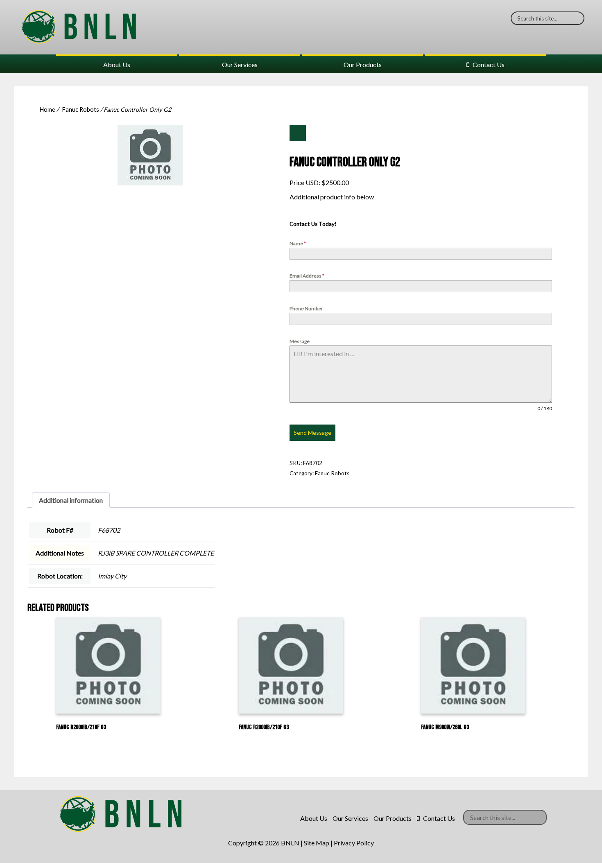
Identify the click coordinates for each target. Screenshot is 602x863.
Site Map (316, 843)
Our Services (240, 64)
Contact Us (489, 64)
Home (47, 109)
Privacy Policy (354, 843)
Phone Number (306, 308)
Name (298, 243)
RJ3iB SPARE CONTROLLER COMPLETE (156, 553)
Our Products (363, 64)
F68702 (109, 530)
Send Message (312, 432)
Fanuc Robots (80, 109)
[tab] (71, 500)
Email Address (307, 276)
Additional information (71, 500)
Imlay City (112, 576)
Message (300, 341)
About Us (116, 64)
